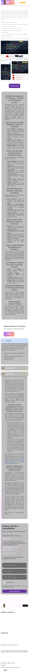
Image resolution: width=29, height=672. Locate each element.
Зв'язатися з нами (23, 362)
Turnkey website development (14, 461)
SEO (2, 638)
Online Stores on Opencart (8, 619)
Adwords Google (5, 640)
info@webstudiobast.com (9, 553)
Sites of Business (5, 623)
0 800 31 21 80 (6, 538)
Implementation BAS (6, 642)
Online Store (4, 615)
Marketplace (4, 617)
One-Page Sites (5, 625)
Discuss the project (14, 86)
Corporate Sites (5, 621)
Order (9, 334)
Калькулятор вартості (12, 362)
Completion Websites (6, 636)
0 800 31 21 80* (14, 1)
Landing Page (4, 628)
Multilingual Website (6, 630)
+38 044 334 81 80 (7, 550)
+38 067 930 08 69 (7, 547)
